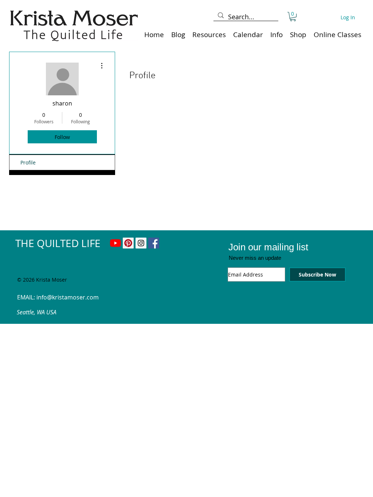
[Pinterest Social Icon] (128, 243)
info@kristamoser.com (67, 297)
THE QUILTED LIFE (58, 243)
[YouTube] (115, 243)
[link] (292, 16)
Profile (28, 162)
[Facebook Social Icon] (153, 243)
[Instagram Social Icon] (141, 243)
